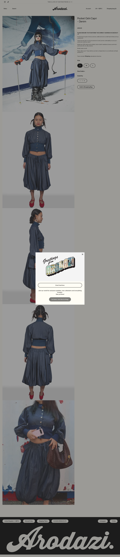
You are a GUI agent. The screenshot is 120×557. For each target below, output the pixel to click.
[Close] (82, 254)
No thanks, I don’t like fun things (60, 299)
